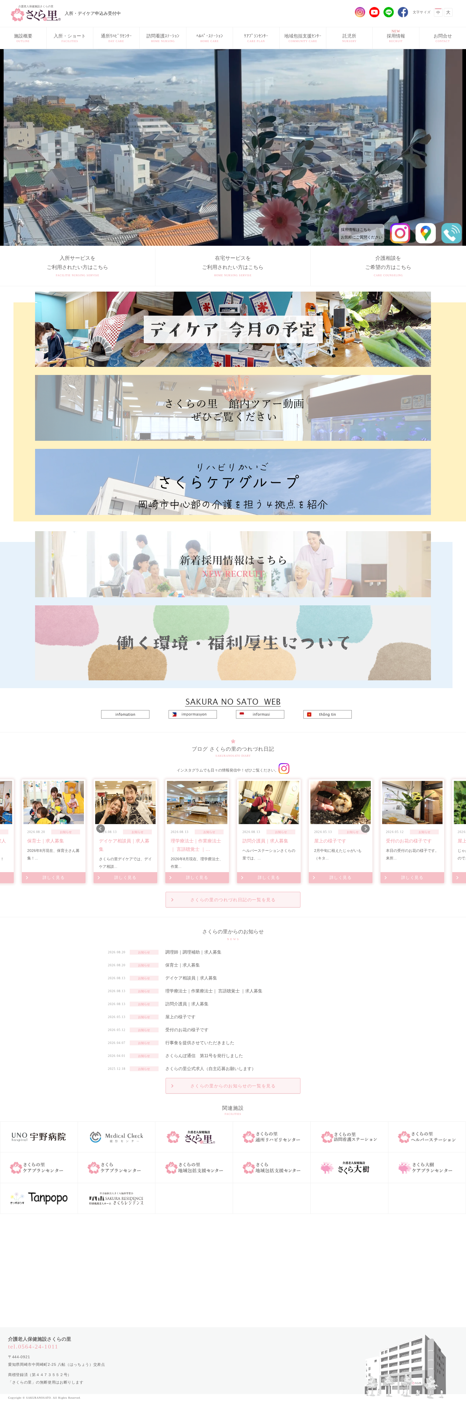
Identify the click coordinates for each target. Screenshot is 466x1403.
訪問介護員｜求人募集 (186, 1004)
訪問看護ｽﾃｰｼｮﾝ (162, 38)
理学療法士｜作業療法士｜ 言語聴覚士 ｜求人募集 (213, 991)
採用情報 (396, 36)
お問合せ (443, 38)
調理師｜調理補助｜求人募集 (193, 952)
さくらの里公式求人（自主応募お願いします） (210, 1068)
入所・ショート (70, 38)
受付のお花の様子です (186, 1029)
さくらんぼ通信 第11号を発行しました (204, 1055)
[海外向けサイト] (233, 699)
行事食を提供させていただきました (199, 1042)
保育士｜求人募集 (182, 965)
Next (365, 828)
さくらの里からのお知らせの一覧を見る (233, 1086)
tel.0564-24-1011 (33, 1346)
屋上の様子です (180, 1017)
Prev (100, 828)
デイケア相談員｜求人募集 (191, 978)
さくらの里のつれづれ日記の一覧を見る (233, 899)
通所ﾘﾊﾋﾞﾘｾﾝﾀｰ (116, 38)
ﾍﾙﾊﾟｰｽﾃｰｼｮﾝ (209, 38)
